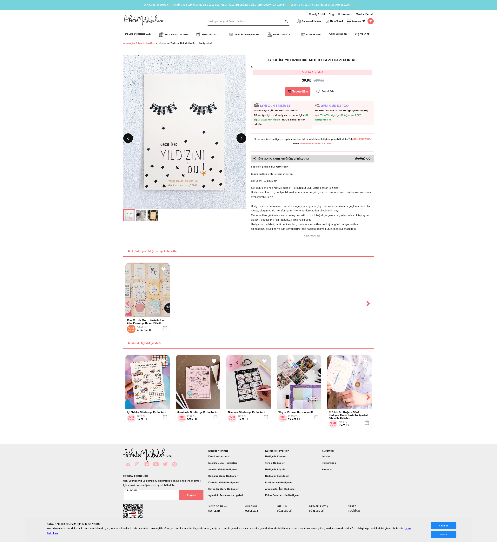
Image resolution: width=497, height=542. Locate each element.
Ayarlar (443, 534)
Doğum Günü (282, 34)
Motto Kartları (146, 43)
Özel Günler (338, 34)
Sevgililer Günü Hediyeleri (223, 488)
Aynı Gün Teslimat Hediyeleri (225, 495)
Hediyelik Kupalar (276, 469)
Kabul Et (443, 526)
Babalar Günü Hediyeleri (223, 475)
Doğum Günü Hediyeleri (222, 462)
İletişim (326, 456)
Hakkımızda (329, 462)
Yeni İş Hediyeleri (247, 34)
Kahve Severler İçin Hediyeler (282, 495)
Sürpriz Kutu (211, 34)
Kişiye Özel (363, 34)
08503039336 (361, 139)
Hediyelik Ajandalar (277, 475)
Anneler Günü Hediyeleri (222, 469)
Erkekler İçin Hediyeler (278, 482)
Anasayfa (129, 43)
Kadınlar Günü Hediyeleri (223, 482)
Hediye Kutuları (176, 34)
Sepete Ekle (299, 91)
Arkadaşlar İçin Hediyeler (280, 488)
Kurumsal (327, 469)
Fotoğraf (313, 34)
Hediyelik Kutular (275, 456)
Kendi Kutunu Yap (138, 34)
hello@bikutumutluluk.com (316, 143)
